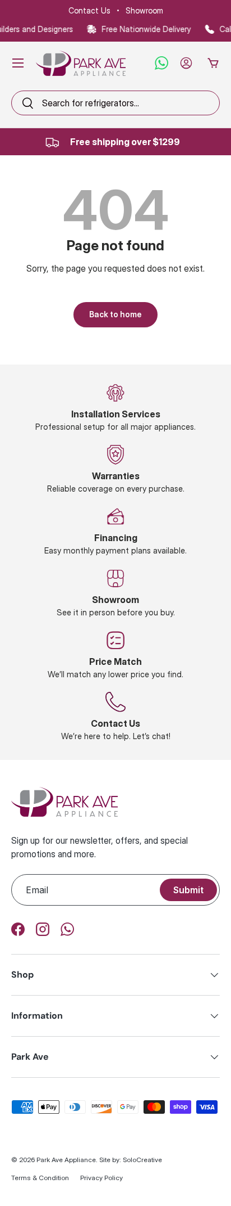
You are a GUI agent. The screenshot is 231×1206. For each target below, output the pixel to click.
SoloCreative (142, 1159)
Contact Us (89, 10)
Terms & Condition (40, 1177)
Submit (188, 890)
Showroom (144, 10)
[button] (213, 63)
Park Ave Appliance (66, 1159)
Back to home (115, 314)
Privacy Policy (101, 1177)
